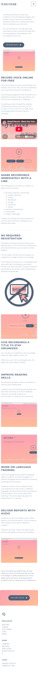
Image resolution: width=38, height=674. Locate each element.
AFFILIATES (7, 649)
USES (4, 632)
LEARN (5, 627)
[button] (13, 44)
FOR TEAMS (7, 629)
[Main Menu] (33, 4)
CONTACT (6, 644)
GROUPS (5, 646)
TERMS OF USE (8, 666)
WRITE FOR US (8, 651)
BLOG (4, 634)
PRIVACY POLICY (9, 663)
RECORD (5, 625)
